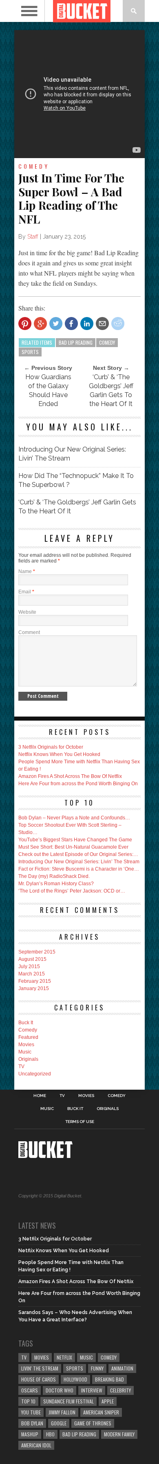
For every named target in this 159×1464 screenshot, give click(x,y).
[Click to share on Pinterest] (24, 323)
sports (30, 351)
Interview (91, 1390)
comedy (107, 342)
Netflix (64, 1357)
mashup (29, 1434)
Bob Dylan (32, 1423)
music (86, 1357)
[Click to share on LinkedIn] (86, 323)
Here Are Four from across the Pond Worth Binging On (78, 783)
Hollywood (75, 1379)
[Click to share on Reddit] (117, 323)
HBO (50, 1434)
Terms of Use (79, 1122)
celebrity (120, 1390)
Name (26, 571)
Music (24, 1052)
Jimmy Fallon (62, 1412)
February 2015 (34, 981)
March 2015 (31, 974)
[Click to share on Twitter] (55, 323)
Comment (29, 632)
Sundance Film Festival (68, 1401)
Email (26, 592)
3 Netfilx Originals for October (50, 747)
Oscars (29, 1390)
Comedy (27, 1030)
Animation (122, 1368)
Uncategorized (34, 1074)
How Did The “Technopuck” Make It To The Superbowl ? (76, 480)
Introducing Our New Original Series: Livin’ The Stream (72, 453)
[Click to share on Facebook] (71, 323)
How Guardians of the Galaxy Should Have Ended (48, 390)
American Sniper (101, 1412)
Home (39, 1096)
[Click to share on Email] (102, 323)
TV (21, 1066)
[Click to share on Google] (40, 323)
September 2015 (36, 952)
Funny (97, 1368)
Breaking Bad (109, 1379)
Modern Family (119, 1434)
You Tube (31, 1412)
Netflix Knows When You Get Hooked (59, 754)
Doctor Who (59, 1390)
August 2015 (32, 959)
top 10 (28, 1401)
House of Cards (38, 1379)
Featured (28, 1037)
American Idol (36, 1445)
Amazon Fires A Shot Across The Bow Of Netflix (70, 776)
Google (58, 1423)
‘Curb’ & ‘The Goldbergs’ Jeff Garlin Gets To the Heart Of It (111, 390)
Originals (28, 1059)
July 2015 (29, 966)
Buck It (25, 1022)
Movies (26, 1044)
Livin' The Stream (39, 1368)
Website (27, 612)
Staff (32, 236)
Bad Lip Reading (76, 342)
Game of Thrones (92, 1423)
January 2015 (33, 988)
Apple (108, 1401)
